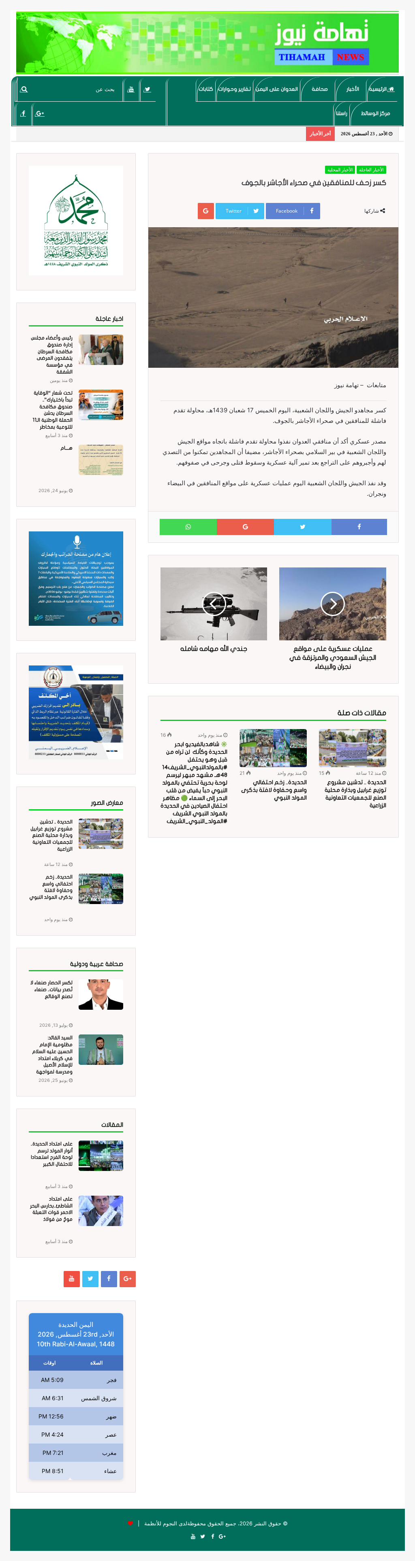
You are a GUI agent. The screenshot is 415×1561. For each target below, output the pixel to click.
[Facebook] (23, 113)
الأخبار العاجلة (371, 170)
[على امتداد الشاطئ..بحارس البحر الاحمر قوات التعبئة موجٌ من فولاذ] (101, 1211)
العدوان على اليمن (277, 89)
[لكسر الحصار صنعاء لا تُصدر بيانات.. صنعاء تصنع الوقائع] (101, 994)
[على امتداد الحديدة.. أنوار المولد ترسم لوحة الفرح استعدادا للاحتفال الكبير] (101, 1156)
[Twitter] (148, 89)
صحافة (320, 89)
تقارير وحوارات (234, 89)
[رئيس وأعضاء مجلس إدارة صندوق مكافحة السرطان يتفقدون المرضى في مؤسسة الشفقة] (101, 350)
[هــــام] (101, 460)
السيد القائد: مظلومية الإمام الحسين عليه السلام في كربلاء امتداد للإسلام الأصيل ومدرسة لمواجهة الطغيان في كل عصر (51, 1058)
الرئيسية (378, 89)
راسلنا (341, 113)
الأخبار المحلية (340, 170)
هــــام (66, 448)
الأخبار (353, 89)
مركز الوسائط (375, 113)
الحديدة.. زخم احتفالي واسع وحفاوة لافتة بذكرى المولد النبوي (274, 790)
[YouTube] (131, 89)
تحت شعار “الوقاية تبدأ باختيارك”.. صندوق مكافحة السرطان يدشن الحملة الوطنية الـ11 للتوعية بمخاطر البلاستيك (52, 413)
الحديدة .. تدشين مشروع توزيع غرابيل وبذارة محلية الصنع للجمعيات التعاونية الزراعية (51, 835)
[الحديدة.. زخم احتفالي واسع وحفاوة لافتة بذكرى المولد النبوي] (273, 748)
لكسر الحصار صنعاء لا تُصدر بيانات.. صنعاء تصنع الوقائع (51, 989)
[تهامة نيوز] (207, 43)
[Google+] (40, 113)
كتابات (206, 89)
